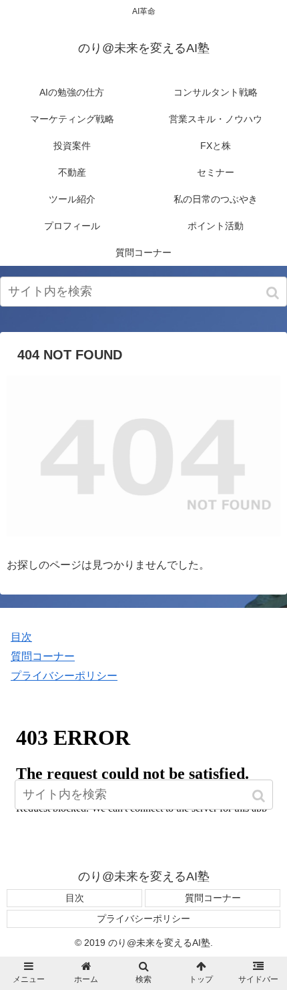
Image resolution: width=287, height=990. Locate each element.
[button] (274, 293)
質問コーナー (43, 656)
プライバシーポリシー (64, 675)
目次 (21, 637)
